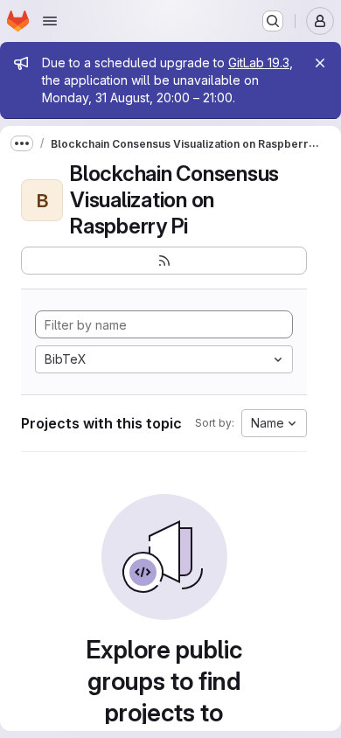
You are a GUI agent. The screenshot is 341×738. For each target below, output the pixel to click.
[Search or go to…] (272, 20)
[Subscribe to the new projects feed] (164, 261)
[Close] (320, 62)
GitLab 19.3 (258, 62)
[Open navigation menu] (50, 21)
